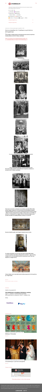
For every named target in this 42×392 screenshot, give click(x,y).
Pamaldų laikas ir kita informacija (21, 379)
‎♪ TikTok (25, 17)
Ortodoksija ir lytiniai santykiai (15, 361)
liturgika (12, 281)
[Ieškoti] (36, 3)
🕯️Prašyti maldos (12, 14)
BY (12, 10)
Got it (25, 390)
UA (10, 10)
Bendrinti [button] (6, 279)
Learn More (19, 390)
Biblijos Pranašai (10, 334)
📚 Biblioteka (17, 13)
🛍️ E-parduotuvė (12, 16)
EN (14, 10)
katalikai (9, 281)
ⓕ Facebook (15, 17)
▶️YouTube (11, 17)
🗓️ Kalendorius (11, 13)
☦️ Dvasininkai (17, 11)
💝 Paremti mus (18, 16)
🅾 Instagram (21, 17)
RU (9, 10)
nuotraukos (15, 281)
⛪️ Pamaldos (11, 11)
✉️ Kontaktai (18, 14)
